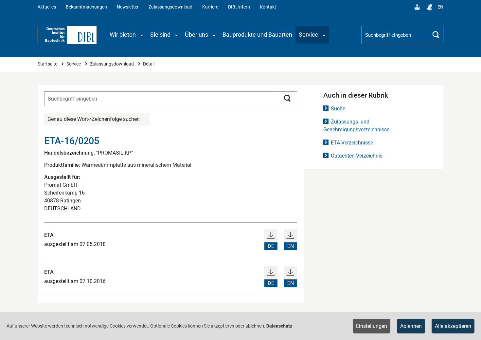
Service (74, 64)
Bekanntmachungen (86, 7)
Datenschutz (279, 326)
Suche (338, 108)
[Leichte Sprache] (417, 7)
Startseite (48, 64)
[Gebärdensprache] (429, 7)
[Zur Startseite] (67, 35)
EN (440, 7)
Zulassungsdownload (170, 7)
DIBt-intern (239, 7)
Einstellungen (371, 326)
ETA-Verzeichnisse (352, 143)
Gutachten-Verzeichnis (357, 156)
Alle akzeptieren (453, 326)
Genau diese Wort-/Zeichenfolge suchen (93, 119)
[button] (126, 35)
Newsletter (128, 7)
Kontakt (268, 7)
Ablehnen (411, 326)
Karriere (210, 7)
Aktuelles (47, 7)
